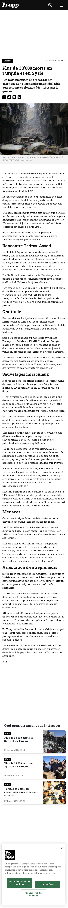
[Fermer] (61, 848)
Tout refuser (47, 884)
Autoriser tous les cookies (19, 883)
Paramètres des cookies (34, 894)
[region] (33, 874)
